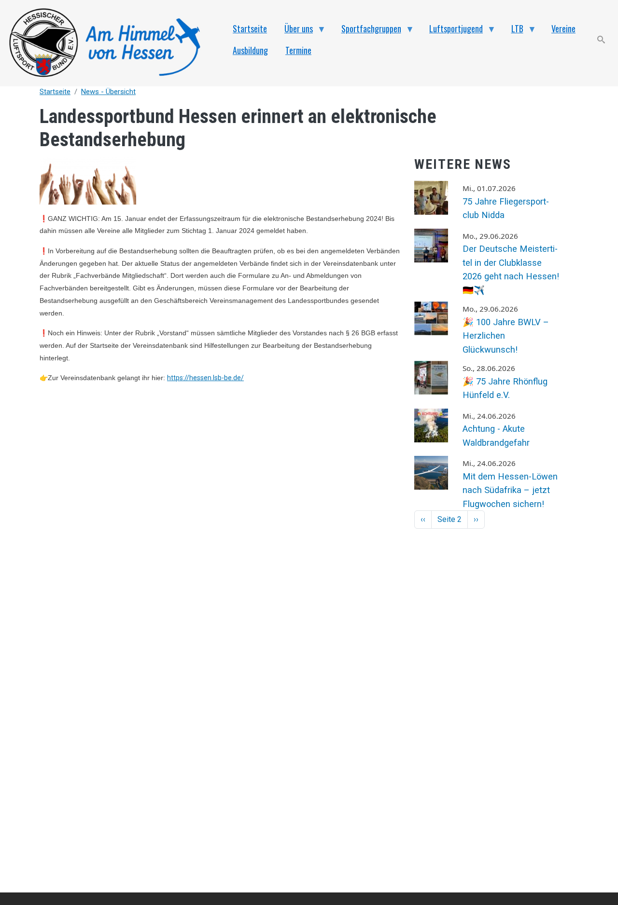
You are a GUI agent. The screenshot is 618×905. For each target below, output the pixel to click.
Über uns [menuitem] (294, 31)
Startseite (55, 91)
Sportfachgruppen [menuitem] (367, 31)
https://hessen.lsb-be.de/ (205, 378)
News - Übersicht (108, 91)
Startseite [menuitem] (250, 28)
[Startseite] (110, 43)
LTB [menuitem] (513, 31)
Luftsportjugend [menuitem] (452, 31)
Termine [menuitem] (298, 50)
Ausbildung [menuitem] (250, 50)
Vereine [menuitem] (563, 28)
